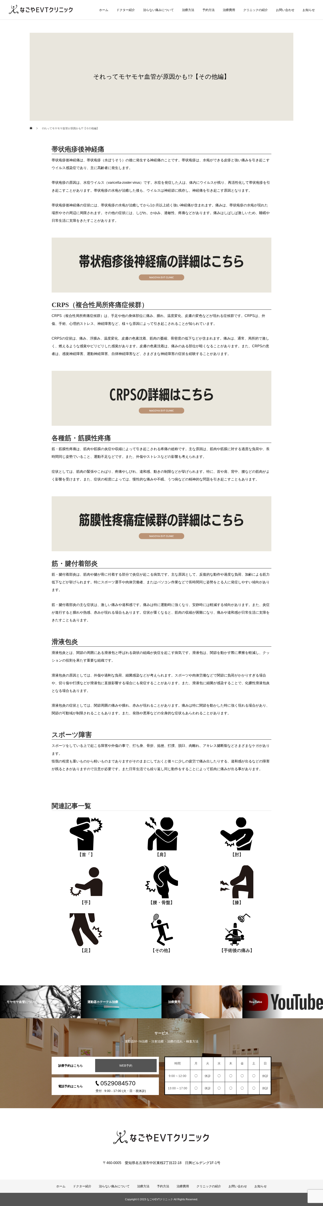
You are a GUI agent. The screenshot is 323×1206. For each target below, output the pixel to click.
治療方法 (188, 10)
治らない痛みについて (158, 10)
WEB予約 (125, 1065)
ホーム (103, 10)
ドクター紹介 (125, 10)
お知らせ (309, 10)
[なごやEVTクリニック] (161, 1137)
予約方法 (208, 10)
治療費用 (229, 10)
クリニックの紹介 (255, 10)
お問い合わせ (285, 10)
